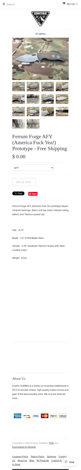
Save (34, 193)
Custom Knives (59, 460)
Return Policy (37, 456)
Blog (32, 460)
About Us (22, 460)
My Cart (72, 3)
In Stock (16, 464)
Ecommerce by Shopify (24, 446)
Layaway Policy (20, 456)
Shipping (51, 456)
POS (51, 442)
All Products (43, 460)
